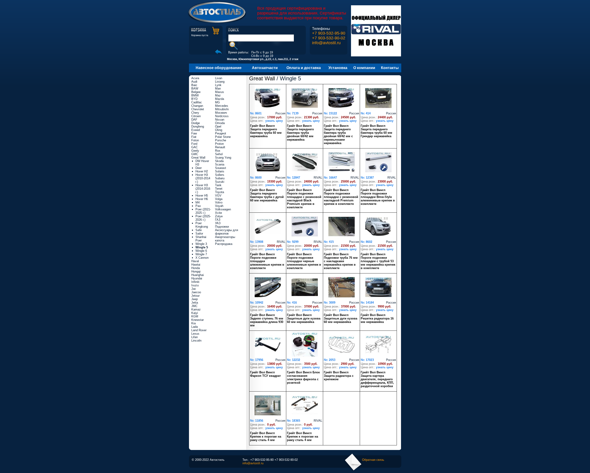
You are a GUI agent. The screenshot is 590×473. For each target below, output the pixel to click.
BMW (195, 95)
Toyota (219, 192)
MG (217, 102)
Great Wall (262, 78)
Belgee (196, 92)
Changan (197, 105)
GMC (194, 154)
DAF (194, 119)
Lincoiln (196, 340)
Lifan (194, 337)
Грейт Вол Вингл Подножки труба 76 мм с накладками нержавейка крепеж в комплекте (341, 261)
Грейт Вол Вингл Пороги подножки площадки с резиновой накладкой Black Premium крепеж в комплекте (304, 198)
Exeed (195, 130)
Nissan (219, 119)
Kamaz (196, 309)
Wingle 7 (201, 254)
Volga (218, 199)
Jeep (194, 299)
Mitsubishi (222, 109)
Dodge (195, 123)
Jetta (194, 302)
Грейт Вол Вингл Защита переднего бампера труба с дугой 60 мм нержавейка (267, 195)
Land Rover (198, 330)
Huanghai (197, 275)
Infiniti (195, 282)
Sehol (219, 154)
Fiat (193, 137)
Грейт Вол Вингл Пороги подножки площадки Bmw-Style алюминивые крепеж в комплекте (378, 197)
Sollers (219, 175)
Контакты (390, 68)
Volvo (218, 202)
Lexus (195, 333)
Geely (195, 150)
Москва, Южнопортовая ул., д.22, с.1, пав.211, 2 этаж (262, 59)
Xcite (218, 213)
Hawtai (195, 264)
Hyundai (196, 278)
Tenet (218, 188)
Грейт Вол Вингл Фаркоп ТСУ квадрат (265, 374)
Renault (220, 147)
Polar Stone (223, 137)
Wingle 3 (201, 244)
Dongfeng (197, 126)
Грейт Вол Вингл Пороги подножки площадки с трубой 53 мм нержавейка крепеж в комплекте (378, 261)
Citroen (196, 116)
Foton (195, 140)
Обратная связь (373, 459)
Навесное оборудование (219, 68)
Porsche (220, 140)
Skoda (219, 161)
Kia (193, 323)
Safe (198, 230)
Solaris (219, 171)
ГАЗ (217, 219)
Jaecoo (196, 292)
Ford (194, 143)
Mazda (219, 99)
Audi (194, 81)
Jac (193, 288)
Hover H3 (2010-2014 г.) (202, 178)
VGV (218, 195)
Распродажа (223, 244)
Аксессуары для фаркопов (226, 231)
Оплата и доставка (303, 68)
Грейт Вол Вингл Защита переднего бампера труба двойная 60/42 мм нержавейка (300, 132)
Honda (195, 268)
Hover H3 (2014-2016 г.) (202, 188)
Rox (217, 150)
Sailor (199, 233)
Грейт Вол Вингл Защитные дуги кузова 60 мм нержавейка (303, 318)
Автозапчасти (265, 68)
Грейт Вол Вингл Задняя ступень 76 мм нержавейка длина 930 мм (266, 320)
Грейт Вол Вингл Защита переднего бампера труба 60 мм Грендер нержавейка (376, 131)
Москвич (221, 112)
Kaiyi (194, 313)
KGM (194, 316)
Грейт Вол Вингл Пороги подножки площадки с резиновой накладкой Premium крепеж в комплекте (341, 197)
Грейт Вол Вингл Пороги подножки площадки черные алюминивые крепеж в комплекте (304, 261)
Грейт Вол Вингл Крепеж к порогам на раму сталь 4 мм (265, 436)
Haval (195, 261)
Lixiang (219, 81)
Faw (194, 133)
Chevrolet (197, 109)
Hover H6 (201, 199)
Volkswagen (223, 209)
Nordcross (222, 116)
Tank (218, 185)
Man (218, 88)
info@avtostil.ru (326, 43)
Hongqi (196, 271)
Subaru (219, 178)
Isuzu (195, 285)
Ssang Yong (223, 157)
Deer (198, 168)
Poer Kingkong (201, 224)
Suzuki (219, 181)
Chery (195, 112)
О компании (364, 68)
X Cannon (202, 257)
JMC (194, 306)
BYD (194, 99)
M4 (197, 202)
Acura (195, 78)
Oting (218, 130)
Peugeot (220, 133)
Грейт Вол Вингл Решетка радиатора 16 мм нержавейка (377, 318)
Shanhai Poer (200, 238)
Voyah (219, 206)
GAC (194, 147)
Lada (194, 326)
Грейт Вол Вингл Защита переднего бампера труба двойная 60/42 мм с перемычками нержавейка (338, 134)
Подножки (222, 226)
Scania (219, 164)
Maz (218, 95)
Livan (218, 78)
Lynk (218, 85)
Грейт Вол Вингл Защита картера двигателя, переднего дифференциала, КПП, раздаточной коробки (377, 379)
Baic (194, 85)
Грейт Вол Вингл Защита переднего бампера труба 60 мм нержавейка (266, 131)
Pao (198, 206)
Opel (218, 126)
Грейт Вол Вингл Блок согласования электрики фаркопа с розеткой (303, 377)
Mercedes (221, 105)
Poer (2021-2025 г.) (203, 211)
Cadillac (196, 102)
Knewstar (197, 320)
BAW (194, 88)
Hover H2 (201, 171)
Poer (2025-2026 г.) (203, 218)
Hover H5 (201, 195)
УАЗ (218, 223)
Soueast (220, 168)
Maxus (219, 92)
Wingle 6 (201, 250)
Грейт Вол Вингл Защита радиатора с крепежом (339, 376)
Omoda (220, 123)
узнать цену (274, 120)
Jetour (195, 295)
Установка (337, 68)
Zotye (219, 216)
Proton (219, 143)
